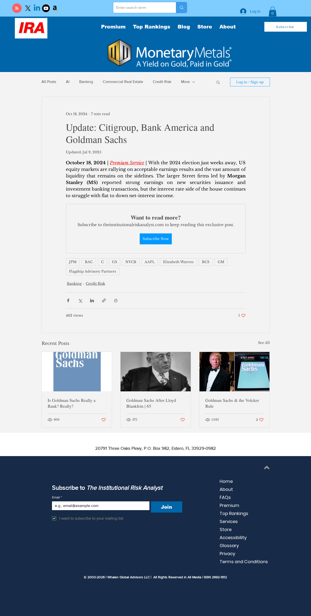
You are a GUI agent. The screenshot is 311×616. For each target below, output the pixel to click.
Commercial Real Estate (123, 82)
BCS (205, 262)
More (185, 82)
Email (57, 497)
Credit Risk (162, 82)
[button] (272, 12)
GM (221, 262)
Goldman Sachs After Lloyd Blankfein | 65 (151, 403)
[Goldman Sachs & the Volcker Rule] (234, 371)
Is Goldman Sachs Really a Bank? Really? (71, 403)
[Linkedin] (37, 8)
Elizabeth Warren (178, 262)
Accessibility (233, 537)
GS (114, 262)
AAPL (150, 262)
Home (226, 481)
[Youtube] (46, 8)
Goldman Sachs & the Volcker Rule (232, 403)
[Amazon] (55, 8)
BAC (89, 262)
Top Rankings (234, 513)
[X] (28, 8)
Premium (229, 505)
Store (226, 529)
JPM (73, 262)
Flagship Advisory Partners (92, 271)
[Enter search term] (181, 7)
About (226, 489)
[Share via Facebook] (68, 300)
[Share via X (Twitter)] (80, 300)
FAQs (225, 497)
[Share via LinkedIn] (92, 300)
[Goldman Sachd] (77, 371)
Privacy (227, 554)
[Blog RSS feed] (17, 8)
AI (67, 82)
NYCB (130, 262)
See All (264, 342)
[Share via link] (104, 300)
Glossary (229, 545)
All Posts (49, 82)
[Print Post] (115, 300)
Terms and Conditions (244, 562)
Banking (86, 82)
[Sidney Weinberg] (156, 371)
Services (229, 521)
